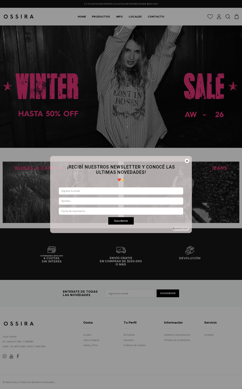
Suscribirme (121, 220)
